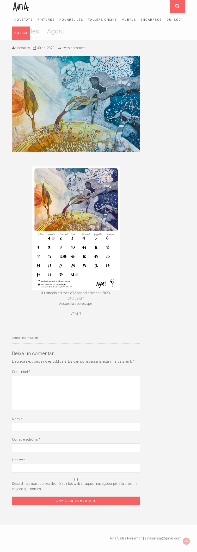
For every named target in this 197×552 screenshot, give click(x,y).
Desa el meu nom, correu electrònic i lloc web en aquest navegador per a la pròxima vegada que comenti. (74, 486)
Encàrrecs (151, 19)
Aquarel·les (71, 19)
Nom (17, 419)
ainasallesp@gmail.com (163, 538)
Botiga (21, 33)
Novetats (23, 19)
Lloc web (18, 460)
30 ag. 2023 (46, 48)
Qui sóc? (174, 19)
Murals (129, 19)
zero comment (74, 48)
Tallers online (102, 19)
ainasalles (22, 48)
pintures (46, 19)
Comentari (21, 372)
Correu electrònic (26, 439)
